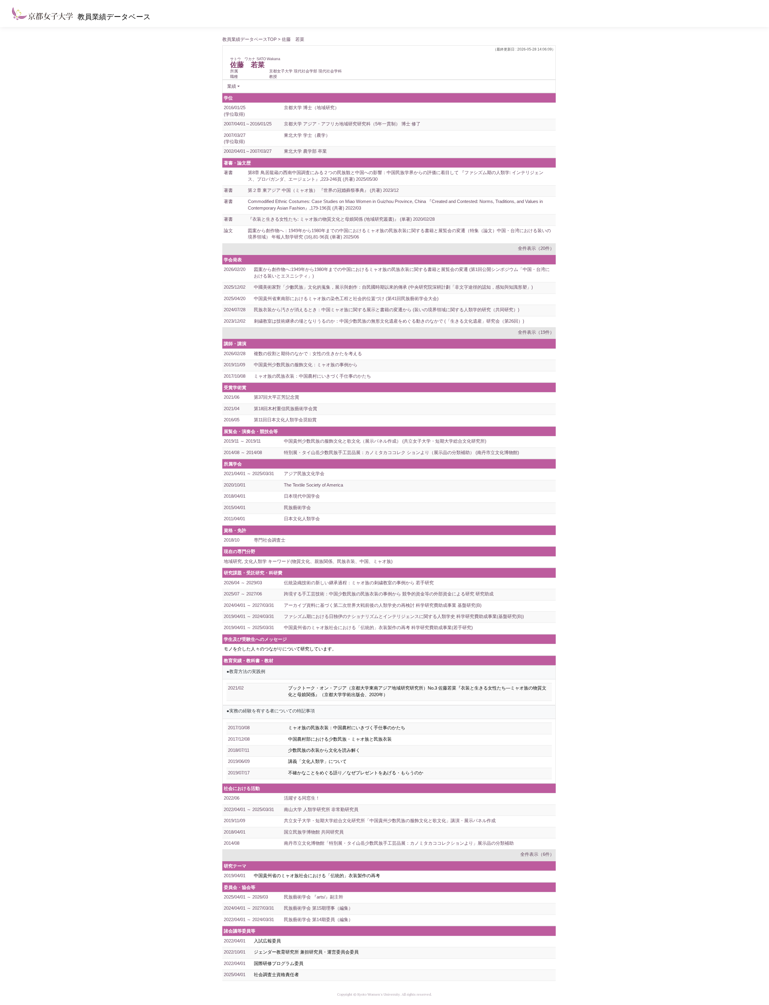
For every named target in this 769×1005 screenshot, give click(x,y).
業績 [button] (231, 86)
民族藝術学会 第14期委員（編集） (318, 919)
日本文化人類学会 (302, 518)
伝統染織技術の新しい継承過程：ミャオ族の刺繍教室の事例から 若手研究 (359, 582)
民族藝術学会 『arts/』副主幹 (313, 896)
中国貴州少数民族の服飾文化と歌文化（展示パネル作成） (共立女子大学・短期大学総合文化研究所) (385, 441)
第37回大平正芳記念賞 (276, 397)
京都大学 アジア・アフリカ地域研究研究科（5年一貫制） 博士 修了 (352, 123)
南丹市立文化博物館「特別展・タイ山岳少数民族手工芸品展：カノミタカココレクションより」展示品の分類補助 (399, 843)
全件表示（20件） (536, 248)
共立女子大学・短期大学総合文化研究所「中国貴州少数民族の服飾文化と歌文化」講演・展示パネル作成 (390, 820)
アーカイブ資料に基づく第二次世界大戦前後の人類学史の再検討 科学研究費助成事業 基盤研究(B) (383, 605)
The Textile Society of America (313, 484)
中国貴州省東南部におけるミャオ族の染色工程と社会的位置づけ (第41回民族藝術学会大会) (346, 298)
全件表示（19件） (536, 332)
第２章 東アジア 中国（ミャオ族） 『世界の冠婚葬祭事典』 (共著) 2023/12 (323, 190)
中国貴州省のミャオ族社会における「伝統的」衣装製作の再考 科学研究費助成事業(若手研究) (378, 627)
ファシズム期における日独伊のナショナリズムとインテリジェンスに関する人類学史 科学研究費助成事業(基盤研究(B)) (404, 616)
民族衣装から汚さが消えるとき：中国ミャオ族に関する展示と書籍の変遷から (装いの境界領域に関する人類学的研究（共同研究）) (386, 309)
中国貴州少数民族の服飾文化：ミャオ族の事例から (305, 364)
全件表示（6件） (537, 854)
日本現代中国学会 (302, 496)
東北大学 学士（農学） (307, 135)
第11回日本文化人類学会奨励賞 (285, 419)
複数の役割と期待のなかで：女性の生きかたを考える (308, 353)
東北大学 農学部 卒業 (305, 151)
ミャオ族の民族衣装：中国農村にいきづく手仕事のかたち (312, 376)
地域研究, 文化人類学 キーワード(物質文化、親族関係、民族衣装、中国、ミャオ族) (308, 561)
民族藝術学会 (297, 507)
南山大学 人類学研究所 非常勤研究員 (321, 809)
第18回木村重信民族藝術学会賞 (285, 408)
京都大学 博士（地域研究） (311, 107)
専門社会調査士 (269, 539)
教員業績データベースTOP (249, 39)
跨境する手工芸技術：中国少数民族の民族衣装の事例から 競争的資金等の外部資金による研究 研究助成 (389, 593)
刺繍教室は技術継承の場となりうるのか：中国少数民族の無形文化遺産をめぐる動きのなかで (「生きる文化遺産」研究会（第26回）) (389, 321)
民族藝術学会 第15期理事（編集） (318, 908)
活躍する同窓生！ (302, 798)
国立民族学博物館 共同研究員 (314, 831)
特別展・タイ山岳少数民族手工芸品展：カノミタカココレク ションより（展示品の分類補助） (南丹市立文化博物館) (401, 452)
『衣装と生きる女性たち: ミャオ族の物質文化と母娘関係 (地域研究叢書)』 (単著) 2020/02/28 (341, 219)
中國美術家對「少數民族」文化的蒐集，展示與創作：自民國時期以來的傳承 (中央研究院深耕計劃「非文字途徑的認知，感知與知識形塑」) (393, 287)
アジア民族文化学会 (304, 473)
